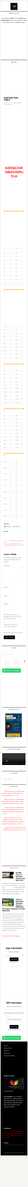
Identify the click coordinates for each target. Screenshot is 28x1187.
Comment (7, 565)
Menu (15, 62)
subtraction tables (16, 543)
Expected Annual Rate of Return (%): (14, 1013)
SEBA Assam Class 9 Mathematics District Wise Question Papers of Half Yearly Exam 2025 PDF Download (13, 809)
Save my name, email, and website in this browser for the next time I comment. (12, 616)
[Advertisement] (14, 43)
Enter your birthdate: (14, 951)
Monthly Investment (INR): (14, 1006)
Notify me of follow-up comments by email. (10, 625)
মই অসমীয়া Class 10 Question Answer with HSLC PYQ (20, 876)
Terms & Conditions (9, 1055)
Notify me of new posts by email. (13, 632)
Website (6, 604)
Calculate (14, 959)
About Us (6, 1050)
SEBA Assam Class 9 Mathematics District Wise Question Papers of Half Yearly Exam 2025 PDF (13, 801)
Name (6, 587)
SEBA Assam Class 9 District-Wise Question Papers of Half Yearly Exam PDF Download (13, 793)
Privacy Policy (8, 1048)
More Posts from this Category (11, 936)
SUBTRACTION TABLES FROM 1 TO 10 (12, 545)
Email (6, 595)
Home (5, 1045)
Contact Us (7, 1053)
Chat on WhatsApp (13, 670)
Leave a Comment (8, 104)
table (21, 545)
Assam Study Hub (14, 6)
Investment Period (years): (14, 1019)
